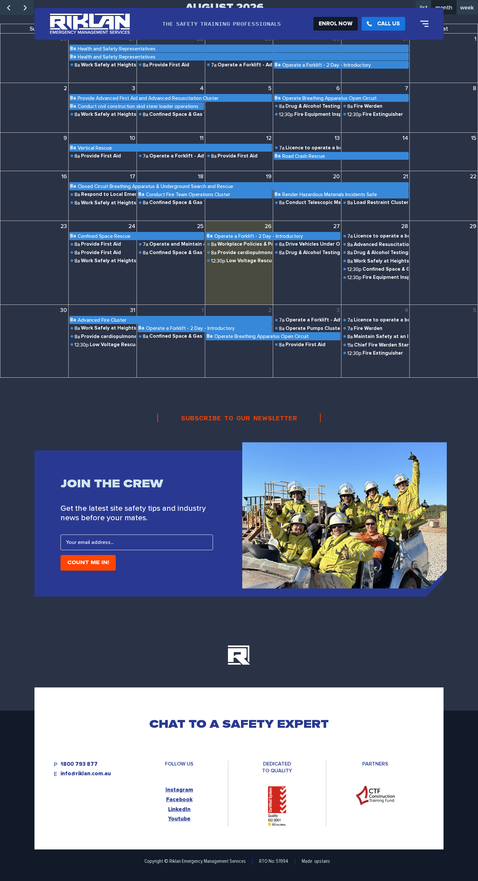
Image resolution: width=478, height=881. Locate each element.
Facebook (179, 799)
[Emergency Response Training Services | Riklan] (90, 24)
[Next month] (25, 7)
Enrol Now (335, 24)
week (467, 7)
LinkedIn (179, 809)
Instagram (179, 790)
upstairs (322, 861)
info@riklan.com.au (85, 774)
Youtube (179, 819)
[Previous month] (8, 7)
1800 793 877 (79, 764)
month (443, 7)
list (424, 7)
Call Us (388, 24)
